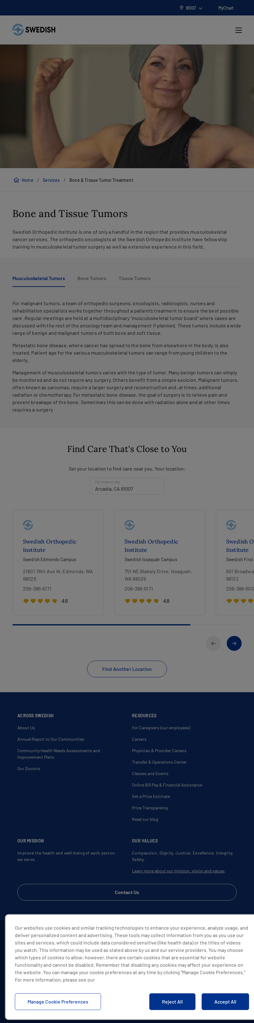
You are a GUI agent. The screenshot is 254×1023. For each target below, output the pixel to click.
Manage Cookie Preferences (58, 1001)
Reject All (172, 1001)
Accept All (225, 1001)
